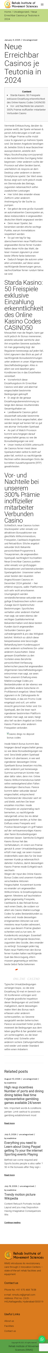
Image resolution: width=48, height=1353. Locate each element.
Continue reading (12, 1222)
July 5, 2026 (10, 1134)
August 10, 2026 (12, 1079)
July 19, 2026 (10, 1186)
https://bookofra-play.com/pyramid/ (23, 154)
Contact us (10, 1331)
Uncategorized (21, 11)
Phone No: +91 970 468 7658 (20, 1289)
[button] (41, 1339)
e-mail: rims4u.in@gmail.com (19, 1294)
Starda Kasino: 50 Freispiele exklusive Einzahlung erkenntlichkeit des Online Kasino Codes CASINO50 (26, 99)
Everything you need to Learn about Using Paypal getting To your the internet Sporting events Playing (23, 1148)
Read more (9, 1123)
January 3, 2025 (12, 40)
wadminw (10, 1083)
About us (9, 1320)
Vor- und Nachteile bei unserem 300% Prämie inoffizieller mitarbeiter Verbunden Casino (26, 110)
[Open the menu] (42, 4)
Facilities (9, 1325)
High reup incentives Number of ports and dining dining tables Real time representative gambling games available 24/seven (24, 1095)
